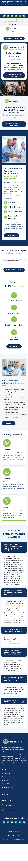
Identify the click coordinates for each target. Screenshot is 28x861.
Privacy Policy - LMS (14, 835)
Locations (7, 777)
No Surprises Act (14, 831)
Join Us (6, 791)
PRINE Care (7, 784)
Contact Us (7, 794)
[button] (14, 34)
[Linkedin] (4, 16)
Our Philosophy (8, 787)
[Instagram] (20, 16)
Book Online (7, 773)
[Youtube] (23, 16)
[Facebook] (12, 16)
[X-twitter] (8, 16)
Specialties (7, 780)
